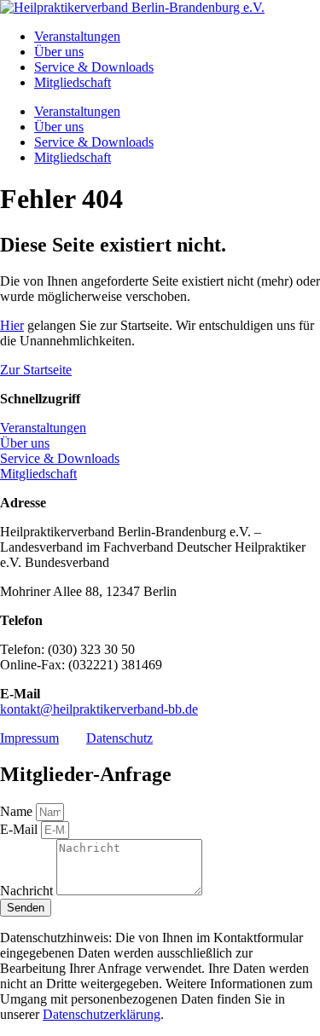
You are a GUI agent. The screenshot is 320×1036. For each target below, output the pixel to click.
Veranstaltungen (77, 36)
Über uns (59, 51)
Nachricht (28, 890)
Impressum (29, 738)
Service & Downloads (94, 67)
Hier (12, 325)
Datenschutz (119, 738)
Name (18, 811)
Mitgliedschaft (72, 82)
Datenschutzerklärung (101, 1014)
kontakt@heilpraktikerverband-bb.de (99, 709)
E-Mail (20, 829)
